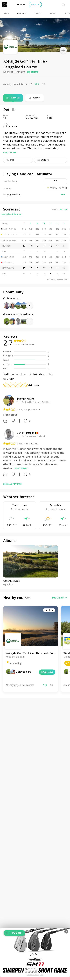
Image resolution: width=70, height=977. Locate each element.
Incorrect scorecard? (57, 279)
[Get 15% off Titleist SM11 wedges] (35, 952)
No (43, 84)
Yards (54, 209)
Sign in (21, 4)
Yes (37, 84)
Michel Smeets (25, 433)
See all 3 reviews (12, 484)
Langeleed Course (11, 213)
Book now (47, 672)
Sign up (35, 4)
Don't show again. (35, 974)
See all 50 (57, 597)
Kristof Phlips (25, 398)
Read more (9, 152)
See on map (33, 72)
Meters (63, 209)
